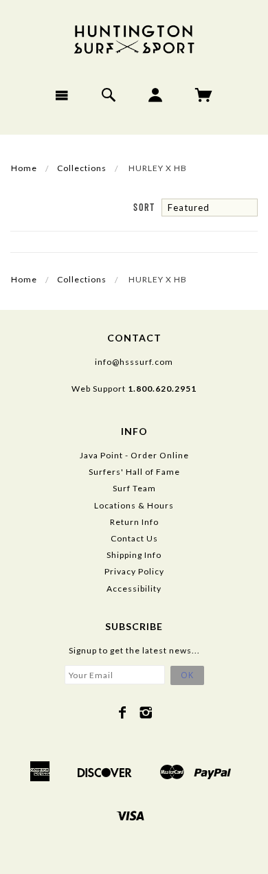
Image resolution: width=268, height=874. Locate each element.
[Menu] (62, 95)
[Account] (155, 95)
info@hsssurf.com (134, 362)
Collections (82, 168)
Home (24, 168)
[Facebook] (122, 712)
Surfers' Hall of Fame (134, 472)
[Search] (109, 95)
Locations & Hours (134, 505)
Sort (144, 207)
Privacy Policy (134, 571)
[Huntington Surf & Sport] (134, 38)
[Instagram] (146, 712)
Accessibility (134, 588)
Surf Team (134, 488)
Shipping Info (134, 555)
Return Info (134, 522)
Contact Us (134, 538)
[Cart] (204, 95)
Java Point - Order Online (134, 455)
